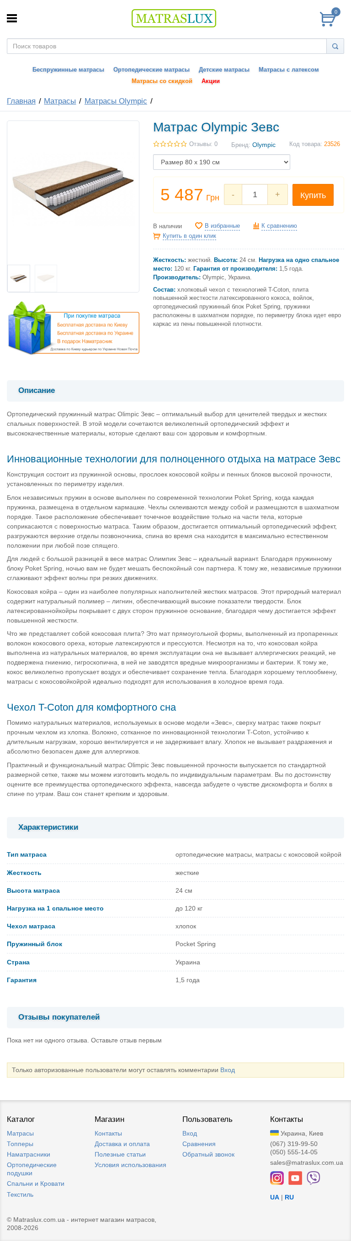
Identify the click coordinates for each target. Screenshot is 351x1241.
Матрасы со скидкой (162, 81)
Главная (21, 101)
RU (289, 1197)
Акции (211, 81)
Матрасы (60, 101)
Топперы (20, 1143)
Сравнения (199, 1143)
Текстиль (20, 1194)
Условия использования (130, 1164)
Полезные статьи (120, 1154)
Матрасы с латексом (289, 70)
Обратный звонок (208, 1154)
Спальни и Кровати (35, 1183)
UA (274, 1197)
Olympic (264, 144)
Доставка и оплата (122, 1143)
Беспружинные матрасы (68, 70)
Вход (227, 1069)
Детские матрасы (224, 70)
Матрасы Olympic (116, 101)
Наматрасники (28, 1154)
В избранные (222, 226)
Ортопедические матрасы (151, 70)
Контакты (108, 1133)
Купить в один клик (189, 236)
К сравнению (279, 226)
